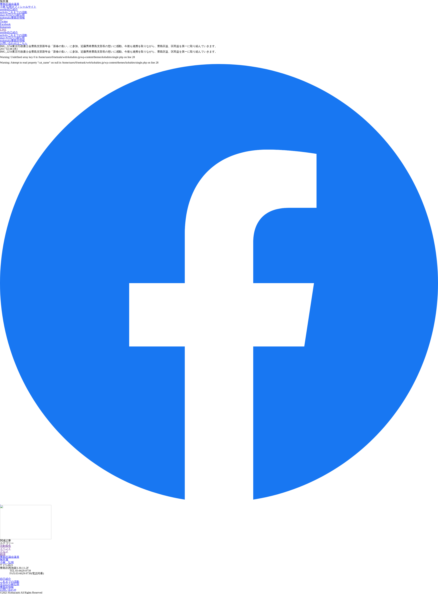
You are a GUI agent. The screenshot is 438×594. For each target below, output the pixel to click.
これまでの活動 (13, 12)
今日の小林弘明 (12, 15)
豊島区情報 (12, 17)
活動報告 (5, 546)
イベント (5, 548)
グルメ (4, 551)
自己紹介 (9, 9)
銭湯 (2, 554)
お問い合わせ (8, 589)
